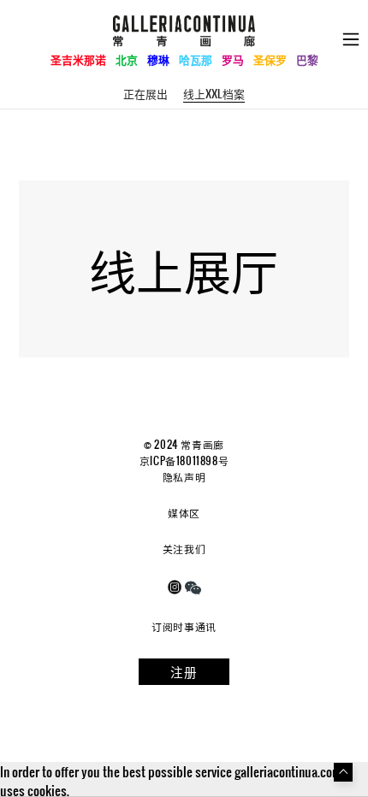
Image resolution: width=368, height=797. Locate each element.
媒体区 (184, 512)
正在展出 (145, 93)
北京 (127, 59)
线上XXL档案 (214, 93)
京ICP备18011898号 (184, 460)
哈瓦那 (195, 59)
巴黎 (307, 59)
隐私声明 (184, 476)
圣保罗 (270, 59)
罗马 (233, 59)
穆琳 (158, 59)
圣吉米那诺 (78, 59)
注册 (184, 671)
